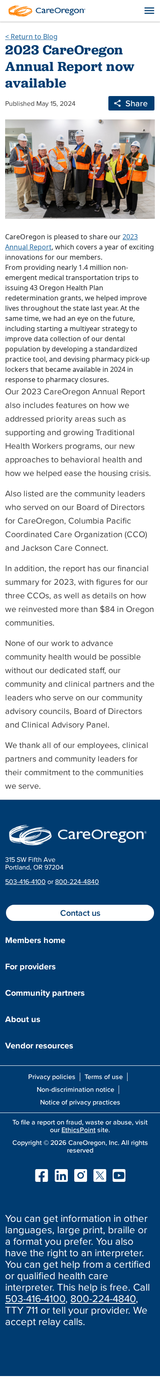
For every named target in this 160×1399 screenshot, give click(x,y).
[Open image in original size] (44, 10)
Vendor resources (39, 1045)
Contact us (80, 913)
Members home (35, 940)
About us (23, 1019)
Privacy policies (52, 1076)
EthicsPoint (78, 1129)
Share (136, 103)
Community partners (45, 992)
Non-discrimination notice (75, 1089)
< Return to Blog (31, 36)
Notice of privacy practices (80, 1102)
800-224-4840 (77, 881)
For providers (30, 966)
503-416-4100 (25, 881)
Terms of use (103, 1076)
